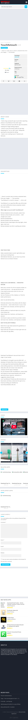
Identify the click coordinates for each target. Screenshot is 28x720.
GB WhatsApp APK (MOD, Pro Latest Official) (10, 704)
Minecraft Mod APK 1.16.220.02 (7, 707)
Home (2, 42)
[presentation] (1, 452)
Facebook (3, 81)
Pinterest (14, 81)
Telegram (19, 81)
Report (7, 72)
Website (2, 552)
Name (2, 540)
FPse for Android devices (6, 695)
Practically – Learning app (6, 701)
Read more (4, 409)
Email (2, 546)
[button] (26, 6)
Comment (3, 522)
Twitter (8, 81)
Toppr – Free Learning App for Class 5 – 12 (10, 698)
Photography (7, 42)
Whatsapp (24, 81)
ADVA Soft (17, 57)
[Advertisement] (14, 24)
